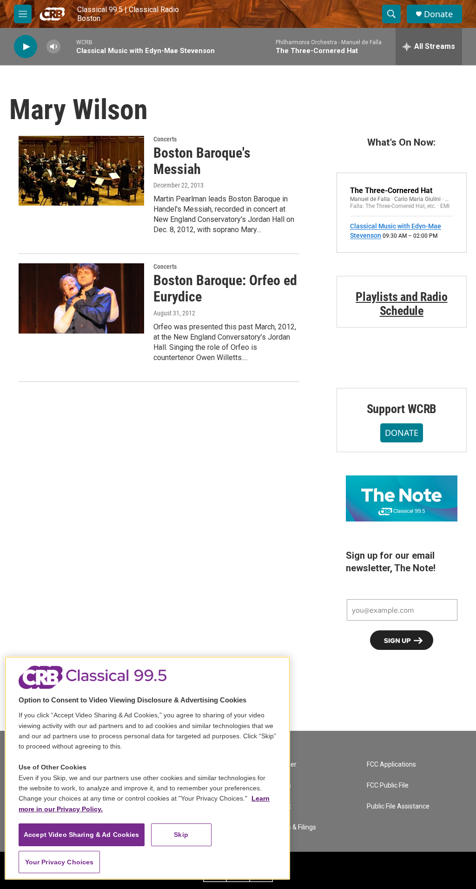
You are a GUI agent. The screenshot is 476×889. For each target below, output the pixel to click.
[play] (25, 46)
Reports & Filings (292, 827)
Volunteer (282, 764)
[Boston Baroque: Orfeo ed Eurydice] (81, 298)
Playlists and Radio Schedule (401, 304)
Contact (279, 806)
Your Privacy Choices (59, 862)
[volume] (53, 46)
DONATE (401, 432)
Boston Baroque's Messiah (202, 161)
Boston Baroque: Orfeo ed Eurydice (225, 288)
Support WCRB (402, 409)
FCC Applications (391, 764)
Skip (181, 834)
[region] (147, 768)
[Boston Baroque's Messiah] (81, 171)
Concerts (165, 139)
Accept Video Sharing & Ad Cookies (81, 834)
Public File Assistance (398, 806)
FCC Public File (388, 785)
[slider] (68, 46)
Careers (279, 785)
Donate (438, 14)
